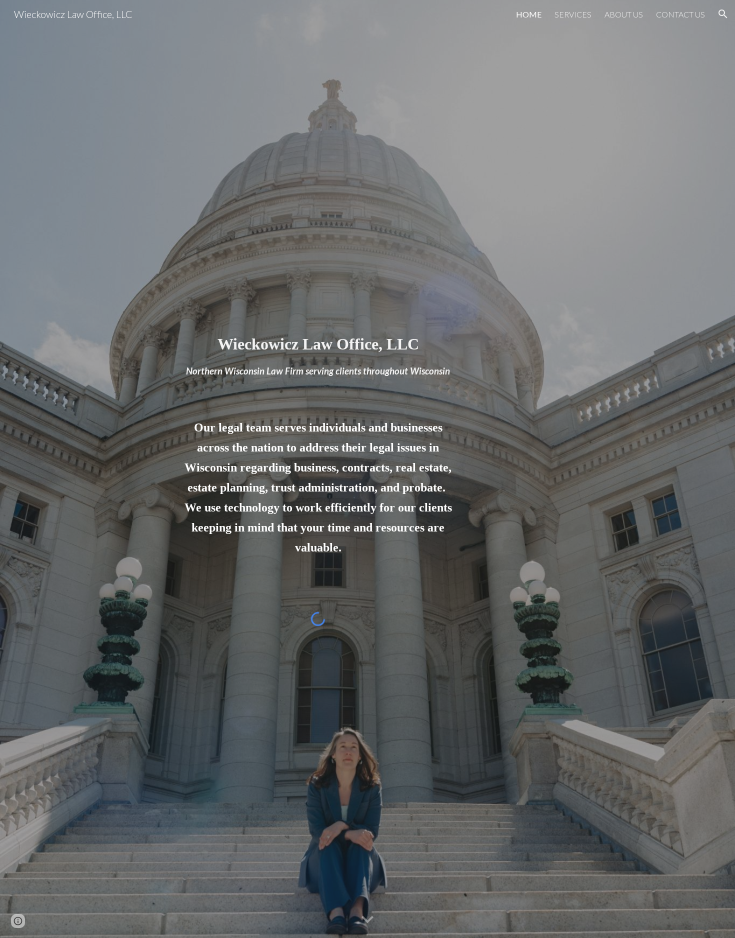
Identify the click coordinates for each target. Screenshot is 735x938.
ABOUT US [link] (623, 14)
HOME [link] (529, 14)
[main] (318, 338)
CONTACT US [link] (680, 14)
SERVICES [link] (573, 14)
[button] (723, 14)
